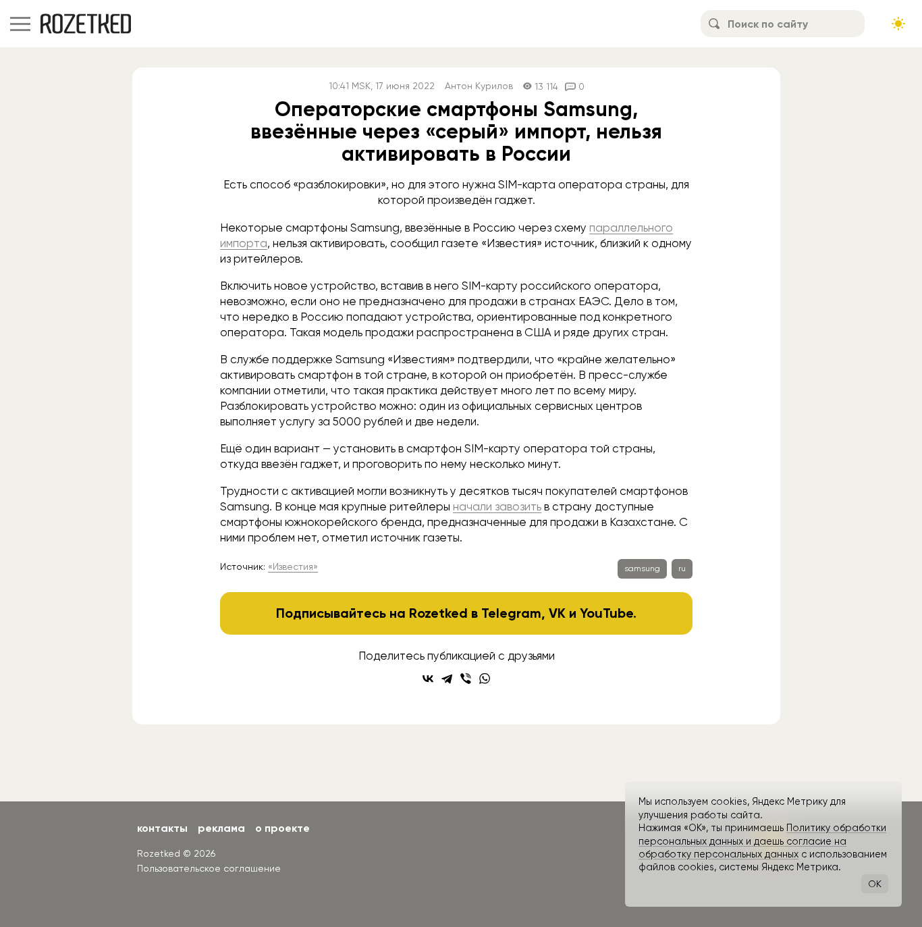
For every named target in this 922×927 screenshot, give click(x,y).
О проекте (282, 828)
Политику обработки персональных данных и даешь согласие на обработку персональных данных (762, 840)
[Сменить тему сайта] (898, 23)
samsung (642, 568)
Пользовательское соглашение (209, 868)
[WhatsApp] (485, 678)
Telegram (511, 613)
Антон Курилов (479, 86)
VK (557, 613)
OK (875, 883)
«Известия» (293, 566)
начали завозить (497, 506)
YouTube (606, 613)
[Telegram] (447, 678)
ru (682, 568)
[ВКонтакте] (428, 678)
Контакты (162, 828)
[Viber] (466, 678)
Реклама (221, 828)
